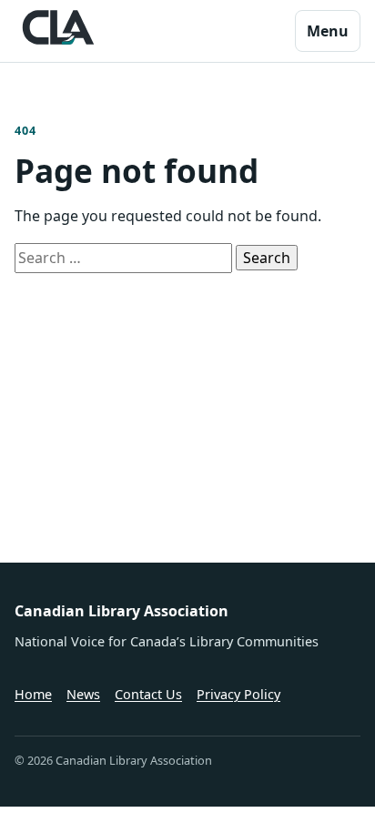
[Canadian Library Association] (58, 27)
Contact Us (148, 694)
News (83, 694)
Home (33, 694)
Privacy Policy (238, 694)
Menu (328, 31)
